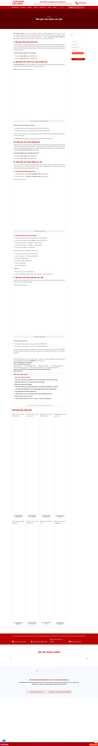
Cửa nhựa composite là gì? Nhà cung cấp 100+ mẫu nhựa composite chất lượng (36, 379)
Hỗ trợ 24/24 (94, 744)
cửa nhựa (41, 359)
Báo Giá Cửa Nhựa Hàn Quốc (22, 377)
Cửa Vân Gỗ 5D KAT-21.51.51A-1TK (32, 623)
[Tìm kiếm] (84, 7)
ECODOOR (19, 371)
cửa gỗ (36, 359)
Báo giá (36, 7)
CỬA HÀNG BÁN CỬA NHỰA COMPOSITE (25, 391)
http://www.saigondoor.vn (57, 366)
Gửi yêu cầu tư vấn (19, 642)
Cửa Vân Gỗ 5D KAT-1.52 (46, 623)
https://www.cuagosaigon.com (21, 367)
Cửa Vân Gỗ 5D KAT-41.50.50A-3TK (46, 516)
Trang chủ (16, 7)
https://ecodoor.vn (18, 366)
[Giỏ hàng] (62, 7)
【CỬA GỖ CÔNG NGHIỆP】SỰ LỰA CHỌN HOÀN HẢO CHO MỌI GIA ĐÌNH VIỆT (36, 389)
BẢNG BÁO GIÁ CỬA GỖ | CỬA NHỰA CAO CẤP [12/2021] (30, 382)
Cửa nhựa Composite (19, 125)
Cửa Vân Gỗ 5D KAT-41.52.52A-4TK (18, 516)
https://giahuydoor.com (30, 366)
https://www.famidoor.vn (52, 367)
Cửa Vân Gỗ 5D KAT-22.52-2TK (60, 516)
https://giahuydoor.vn (43, 366)
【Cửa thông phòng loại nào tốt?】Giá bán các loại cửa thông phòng (33, 398)
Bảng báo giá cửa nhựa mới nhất (24, 396)
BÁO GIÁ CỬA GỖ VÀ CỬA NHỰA (23, 384)
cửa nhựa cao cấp (48, 405)
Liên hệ (54, 7)
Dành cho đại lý (76, 642)
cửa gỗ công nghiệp (50, 359)
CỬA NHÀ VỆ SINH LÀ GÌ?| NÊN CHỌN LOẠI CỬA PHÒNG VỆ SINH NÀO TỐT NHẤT (36, 386)
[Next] (87, 658)
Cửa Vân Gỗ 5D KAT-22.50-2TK (18, 623)
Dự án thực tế (43, 7)
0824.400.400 (5, 744)
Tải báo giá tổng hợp (39, 642)
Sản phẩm (29, 7)
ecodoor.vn (26, 351)
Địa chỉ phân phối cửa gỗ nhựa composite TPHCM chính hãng (36, 138)
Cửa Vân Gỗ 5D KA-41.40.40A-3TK (60, 623)
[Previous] (11, 658)
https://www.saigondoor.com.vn (37, 367)
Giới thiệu (23, 7)
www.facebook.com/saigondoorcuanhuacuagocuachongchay (34, 369)
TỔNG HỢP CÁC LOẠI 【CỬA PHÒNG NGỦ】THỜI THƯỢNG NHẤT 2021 (33, 394)
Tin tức (49, 7)
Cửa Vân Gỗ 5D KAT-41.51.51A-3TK (32, 516)
